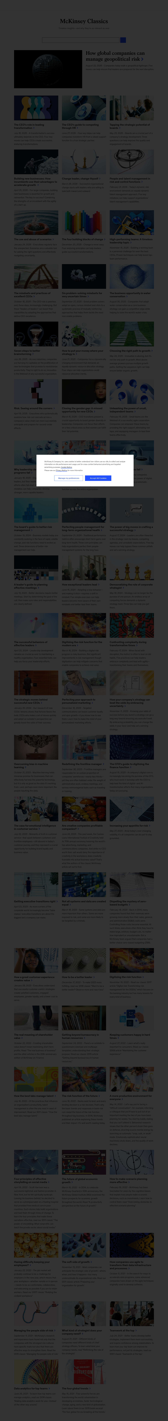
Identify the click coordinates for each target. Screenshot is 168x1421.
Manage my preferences (68, 478)
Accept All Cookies (98, 478)
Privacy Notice (61, 470)
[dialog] (85, 470)
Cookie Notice (66, 467)
